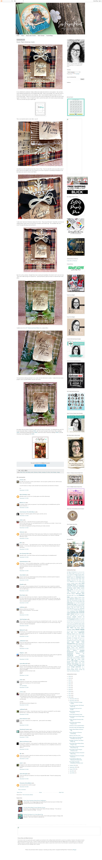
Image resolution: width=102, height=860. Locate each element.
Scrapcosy (74, 640)
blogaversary (73, 580)
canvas (68, 583)
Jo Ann (21, 691)
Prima (82, 636)
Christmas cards (71, 588)
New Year (78, 631)
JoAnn (21, 520)
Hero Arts (77, 614)
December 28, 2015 (24, 786)
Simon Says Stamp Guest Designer (75, 646)
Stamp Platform (72, 650)
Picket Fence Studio (70, 635)
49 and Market (77, 573)
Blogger (74, 849)
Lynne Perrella (72, 625)
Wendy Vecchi (74, 669)
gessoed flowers (77, 608)
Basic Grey (22, 472)
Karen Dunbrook (23, 718)
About (22, 35)
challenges (81, 585)
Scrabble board (81, 639)
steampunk (77, 656)
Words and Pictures (24, 741)
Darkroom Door (80, 593)
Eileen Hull (81, 601)
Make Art (69, 626)
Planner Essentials (81, 635)
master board (78, 626)
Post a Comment (22, 789)
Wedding (68, 669)
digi (77, 595)
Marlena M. (22, 630)
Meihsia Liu (22, 502)
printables (69, 638)
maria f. (21, 763)
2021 (69, 685)
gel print (72, 608)
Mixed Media (79, 629)
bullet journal (81, 581)
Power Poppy (77, 636)
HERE (34, 431)
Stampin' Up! (80, 653)
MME (68, 631)
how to (78, 615)
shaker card (77, 643)
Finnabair (70, 605)
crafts (68, 592)
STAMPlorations (70, 656)
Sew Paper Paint (78, 642)
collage (71, 589)
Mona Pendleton (23, 494)
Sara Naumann (75, 639)
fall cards (73, 604)
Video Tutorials (41, 35)
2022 (69, 683)
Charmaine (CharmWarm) (25, 783)
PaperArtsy (81, 632)
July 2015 (72, 771)
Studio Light (69, 657)
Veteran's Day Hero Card (74, 735)
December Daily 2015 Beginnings (76, 727)
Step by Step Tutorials (31, 35)
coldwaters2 (22, 640)
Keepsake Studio (70, 622)
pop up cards (70, 636)
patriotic (77, 633)
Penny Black (81, 633)
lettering (76, 623)
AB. (21, 753)
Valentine (71, 665)
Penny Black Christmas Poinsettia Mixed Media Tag (76, 747)
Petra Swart (22, 595)
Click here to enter (40, 465)
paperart (75, 632)
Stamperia (76, 651)
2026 (69, 676)
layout (74, 623)
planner (76, 635)
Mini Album (70, 627)
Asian (72, 577)
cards (32, 472)
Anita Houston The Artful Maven (27, 511)
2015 (69, 697)
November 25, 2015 (24, 704)
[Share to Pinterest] (26, 470)
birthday (68, 580)
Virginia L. (22, 652)
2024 (69, 680)
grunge (80, 609)
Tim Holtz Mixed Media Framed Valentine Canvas (34, 807)
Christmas (36, 472)
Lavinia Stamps (69, 623)
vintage (58, 472)
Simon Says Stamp (80, 644)
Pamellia (22, 584)
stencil (82, 656)
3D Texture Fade (70, 573)
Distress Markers (74, 597)
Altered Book (78, 576)
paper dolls (70, 632)
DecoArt (75, 595)
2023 (69, 682)
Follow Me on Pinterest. (72, 260)
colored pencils (81, 589)
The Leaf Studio (23, 685)
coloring (69, 591)
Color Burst (76, 589)
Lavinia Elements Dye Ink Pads (78, 622)
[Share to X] (24, 470)
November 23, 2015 (24, 490)
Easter (77, 601)
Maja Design (81, 625)
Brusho (75, 581)
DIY (70, 600)
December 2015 (73, 698)
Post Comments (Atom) (28, 794)
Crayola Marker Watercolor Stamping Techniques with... (76, 759)
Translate (77, 73)
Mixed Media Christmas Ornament (74, 712)
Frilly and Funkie (75, 607)
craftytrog (22, 607)
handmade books (74, 611)
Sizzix (68, 647)
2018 (69, 691)
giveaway (82, 608)
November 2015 (73, 700)
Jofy (69, 619)
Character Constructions (72, 586)
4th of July (82, 573)
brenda (21, 479)
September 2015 (73, 767)
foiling (76, 605)
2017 (69, 693)
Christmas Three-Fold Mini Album (76, 725)
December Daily (70, 595)
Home (18, 35)
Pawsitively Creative (24, 729)
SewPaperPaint (71, 643)
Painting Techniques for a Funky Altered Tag (33, 814)
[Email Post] (19, 470)
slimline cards (74, 647)
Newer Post (19, 792)
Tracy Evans (74, 662)
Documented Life (75, 600)
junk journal (76, 619)
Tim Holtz (48, 472)
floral (74, 605)
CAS (77, 585)
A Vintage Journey (77, 574)
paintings (82, 631)
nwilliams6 (22, 709)
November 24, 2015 (24, 590)
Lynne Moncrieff (23, 663)
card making (27, 472)
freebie (79, 605)
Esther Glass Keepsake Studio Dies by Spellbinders (35, 800)
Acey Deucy (73, 576)
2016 (69, 695)
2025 (69, 678)
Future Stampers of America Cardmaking (75, 733)
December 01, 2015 (24, 758)
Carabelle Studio (74, 583)
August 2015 (72, 769)
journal (72, 619)
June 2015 (72, 772)
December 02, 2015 (24, 769)
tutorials (69, 664)
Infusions (80, 616)
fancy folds (78, 604)
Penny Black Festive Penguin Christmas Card (75, 750)
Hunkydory (82, 615)
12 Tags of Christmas (72, 572)
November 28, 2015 (24, 749)
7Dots (68, 574)
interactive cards (74, 618)
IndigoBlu (74, 616)
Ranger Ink (76, 638)
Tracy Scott (81, 662)
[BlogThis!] (22, 470)
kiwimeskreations (24, 561)
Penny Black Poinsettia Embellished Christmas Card (76, 762)
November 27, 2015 (24, 737)
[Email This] (21, 470)
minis (73, 629)
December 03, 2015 (24, 778)
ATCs (74, 577)
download (74, 601)
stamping (44, 472)
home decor (72, 615)
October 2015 (73, 765)
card (79, 583)
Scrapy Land (79, 640)
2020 (69, 687)
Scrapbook (69, 640)
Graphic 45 (76, 609)
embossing (70, 603)
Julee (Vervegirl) (23, 773)
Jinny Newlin (23, 575)
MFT (81, 626)
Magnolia (77, 625)
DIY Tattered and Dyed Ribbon (33, 328)
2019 (69, 689)
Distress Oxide (74, 598)
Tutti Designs (75, 664)
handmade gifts (74, 612)
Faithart (39, 472)
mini (83, 626)
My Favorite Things (72, 631)
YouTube (80, 669)
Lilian (21, 679)
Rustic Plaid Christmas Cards (75, 714)
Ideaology (69, 616)
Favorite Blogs (49, 35)
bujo (78, 581)
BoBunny (72, 581)
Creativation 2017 (75, 592)
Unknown (22, 532)
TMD (79, 661)
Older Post (61, 792)
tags (72, 659)
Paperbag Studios (71, 633)
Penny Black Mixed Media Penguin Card (75, 723)
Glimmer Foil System (70, 609)
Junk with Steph (81, 619)
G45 (81, 607)
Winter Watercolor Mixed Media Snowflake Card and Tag (76, 738)
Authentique (78, 577)
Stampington (81, 655)
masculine (73, 626)
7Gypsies (71, 574)
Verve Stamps (53, 472)
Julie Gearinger (23, 619)
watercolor (78, 666)
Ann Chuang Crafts (24, 553)
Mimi (21, 542)
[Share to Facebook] (25, 470)
